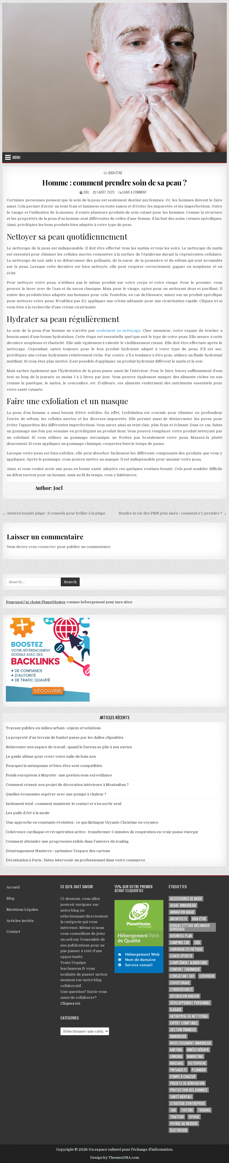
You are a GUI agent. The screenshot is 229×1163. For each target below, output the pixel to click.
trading (204, 1110)
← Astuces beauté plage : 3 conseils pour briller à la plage (53, 513)
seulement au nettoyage (118, 330)
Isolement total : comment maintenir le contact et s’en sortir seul (63, 804)
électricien (178, 1130)
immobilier (178, 1036)
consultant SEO (182, 976)
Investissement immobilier (190, 1043)
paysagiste (178, 1070)
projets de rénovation (187, 1083)
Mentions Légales (22, 909)
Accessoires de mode (186, 898)
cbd (197, 942)
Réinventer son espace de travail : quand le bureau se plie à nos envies (69, 747)
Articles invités (20, 921)
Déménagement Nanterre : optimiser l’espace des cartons (58, 851)
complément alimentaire (188, 962)
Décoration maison (184, 996)
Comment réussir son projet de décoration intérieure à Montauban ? (67, 785)
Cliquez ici (70, 1003)
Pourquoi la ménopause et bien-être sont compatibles (54, 766)
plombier (199, 1070)
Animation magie (182, 912)
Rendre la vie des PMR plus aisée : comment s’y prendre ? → (173, 513)
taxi (173, 1110)
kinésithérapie (198, 1049)
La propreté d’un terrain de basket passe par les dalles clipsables (64, 737)
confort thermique (185, 969)
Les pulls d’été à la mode (27, 813)
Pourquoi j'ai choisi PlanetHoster (36, 602)
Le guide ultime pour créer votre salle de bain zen (51, 756)
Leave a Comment (134, 192)
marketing (195, 1056)
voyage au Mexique (184, 1123)
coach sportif (181, 956)
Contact (13, 932)
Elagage (176, 1009)
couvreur (206, 976)
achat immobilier (183, 905)
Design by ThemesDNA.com (114, 1158)
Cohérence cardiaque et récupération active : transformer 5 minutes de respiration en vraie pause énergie (102, 832)
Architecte (178, 918)
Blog (10, 898)
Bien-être (115, 172)
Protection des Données (188, 1090)
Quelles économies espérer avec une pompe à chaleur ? (56, 794)
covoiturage (180, 982)
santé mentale (181, 1096)
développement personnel (190, 1002)
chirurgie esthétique (186, 949)
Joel (86, 192)
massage (176, 1063)
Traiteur (177, 1116)
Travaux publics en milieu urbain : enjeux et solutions (53, 728)
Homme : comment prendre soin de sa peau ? (114, 182)
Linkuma (176, 1056)
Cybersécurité (181, 989)
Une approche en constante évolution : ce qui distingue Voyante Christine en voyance (82, 822)
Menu (16, 157)
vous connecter (42, 547)
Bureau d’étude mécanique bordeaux (190, 927)
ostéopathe (197, 1063)
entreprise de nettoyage (189, 1016)
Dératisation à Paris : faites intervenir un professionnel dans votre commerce (75, 860)
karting (176, 1049)
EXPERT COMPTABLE (184, 1023)
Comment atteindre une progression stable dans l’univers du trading (67, 841)
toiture (187, 1110)
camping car (179, 942)
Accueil (13, 887)
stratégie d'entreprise (187, 1103)
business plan (181, 935)
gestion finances (183, 1029)
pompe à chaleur (182, 1076)
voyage (194, 1116)
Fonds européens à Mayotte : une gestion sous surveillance (59, 775)
